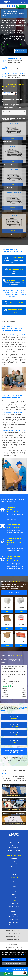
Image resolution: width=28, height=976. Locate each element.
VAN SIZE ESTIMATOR (14, 271)
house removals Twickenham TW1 (12, 412)
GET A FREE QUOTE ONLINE (15, 969)
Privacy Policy (14, 866)
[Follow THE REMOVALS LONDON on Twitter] (11, 851)
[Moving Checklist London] (14, 790)
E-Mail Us (14, 845)
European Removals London (14, 930)
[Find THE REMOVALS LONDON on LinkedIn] (19, 851)
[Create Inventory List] (14, 804)
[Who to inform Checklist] (14, 818)
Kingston (14, 886)
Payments (14, 914)
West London (14, 889)
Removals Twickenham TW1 (10, 323)
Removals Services (11, 321)
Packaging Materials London (14, 936)
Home (3, 321)
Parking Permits (14, 919)
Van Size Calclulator (14, 906)
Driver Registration (14, 924)
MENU (23, 2)
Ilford (14, 881)
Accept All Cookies (14, 959)
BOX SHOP (14, 593)
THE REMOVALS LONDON (19, 943)
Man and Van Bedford (14, 933)
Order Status (14, 909)
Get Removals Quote (20, 50)
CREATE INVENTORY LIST (14, 282)
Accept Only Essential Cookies (14, 963)
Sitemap (14, 874)
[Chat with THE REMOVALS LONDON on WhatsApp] (6, 973)
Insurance (14, 871)
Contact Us (14, 858)
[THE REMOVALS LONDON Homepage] (6, 2)
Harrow (14, 883)
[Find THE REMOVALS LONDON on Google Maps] (13, 851)
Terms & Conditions (14, 869)
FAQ (14, 861)
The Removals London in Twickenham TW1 (14, 430)
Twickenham (14, 894)
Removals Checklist (14, 916)
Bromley (14, 897)
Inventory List (14, 911)
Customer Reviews (14, 863)
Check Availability (14, 903)
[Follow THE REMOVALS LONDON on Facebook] (8, 851)
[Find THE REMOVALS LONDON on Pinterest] (16, 851)
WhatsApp (22, 6)
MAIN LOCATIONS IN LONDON (14, 751)
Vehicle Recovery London (14, 939)
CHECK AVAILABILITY (14, 260)
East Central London (14, 891)
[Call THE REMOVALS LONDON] (13, 6)
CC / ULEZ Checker (14, 922)
